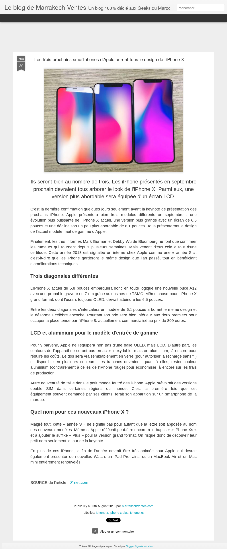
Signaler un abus (144, 546)
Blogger (130, 546)
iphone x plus (119, 512)
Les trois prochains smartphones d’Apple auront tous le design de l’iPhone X (109, 59)
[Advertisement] (113, 37)
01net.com (79, 482)
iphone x (102, 512)
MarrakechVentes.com (137, 506)
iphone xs (137, 512)
